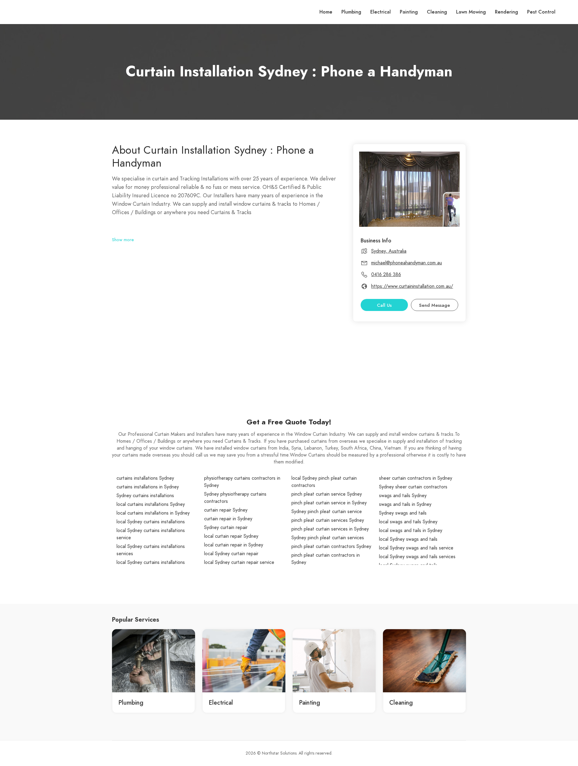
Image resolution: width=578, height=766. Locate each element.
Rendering (506, 12)
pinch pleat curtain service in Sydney (329, 503)
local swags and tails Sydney (408, 521)
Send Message (434, 305)
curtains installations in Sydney (148, 487)
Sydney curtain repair (225, 527)
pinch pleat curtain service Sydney (326, 494)
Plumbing (351, 12)
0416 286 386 (386, 274)
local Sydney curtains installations (151, 521)
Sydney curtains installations (145, 495)
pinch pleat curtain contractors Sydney (331, 546)
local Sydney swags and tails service (416, 548)
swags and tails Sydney (403, 495)
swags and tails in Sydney (405, 504)
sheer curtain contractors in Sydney (415, 478)
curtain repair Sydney (225, 510)
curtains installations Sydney (145, 478)
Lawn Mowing (471, 12)
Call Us (384, 305)
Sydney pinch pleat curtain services (327, 537)
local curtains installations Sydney (151, 504)
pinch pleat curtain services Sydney (327, 520)
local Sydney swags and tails (408, 539)
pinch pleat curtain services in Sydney (330, 529)
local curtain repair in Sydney (233, 545)
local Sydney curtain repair (231, 553)
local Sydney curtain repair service (239, 562)
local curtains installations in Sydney (153, 513)
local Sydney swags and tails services (417, 556)
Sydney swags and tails (403, 513)
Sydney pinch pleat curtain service (326, 511)
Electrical (380, 12)
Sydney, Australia (388, 251)
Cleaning (437, 12)
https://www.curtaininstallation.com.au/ (412, 286)
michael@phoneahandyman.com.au (406, 263)
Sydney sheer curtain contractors (413, 487)
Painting (409, 12)
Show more (123, 240)
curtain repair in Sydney (228, 518)
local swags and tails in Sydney (410, 530)
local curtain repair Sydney (231, 536)
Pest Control (541, 12)
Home (325, 12)
